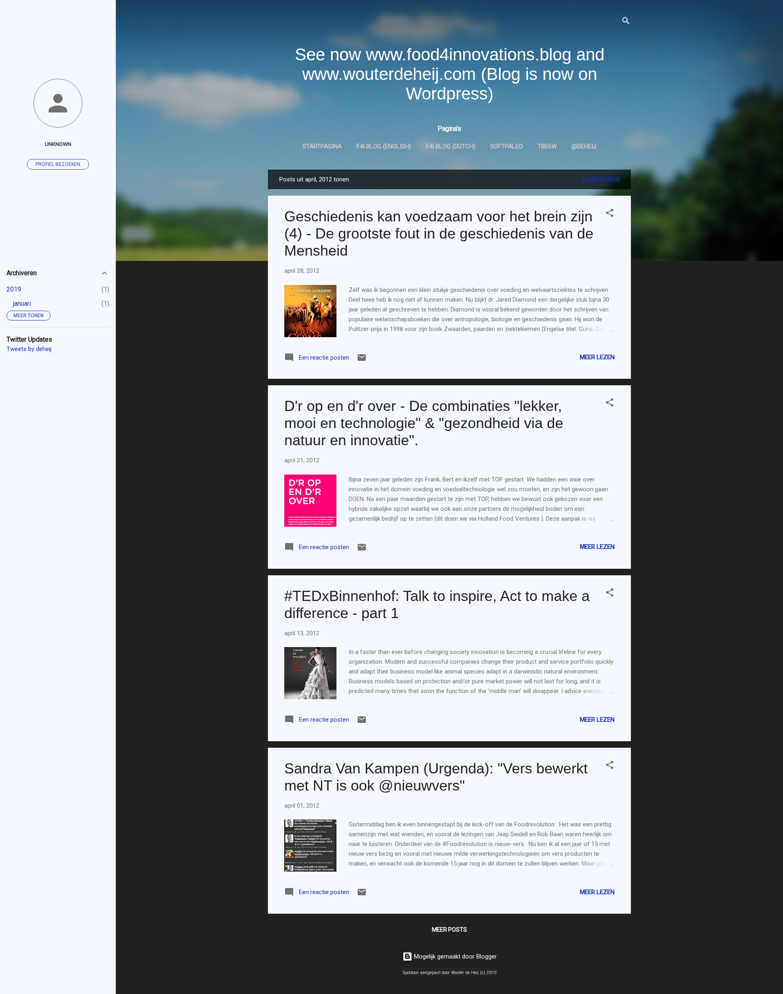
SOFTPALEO (506, 146)
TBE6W (547, 146)
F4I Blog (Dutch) (451, 146)
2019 (14, 289)
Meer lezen (597, 357)
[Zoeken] (626, 22)
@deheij (583, 146)
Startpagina (322, 146)
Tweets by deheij (29, 349)
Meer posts (449, 929)
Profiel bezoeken (57, 164)
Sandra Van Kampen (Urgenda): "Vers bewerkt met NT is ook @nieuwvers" (436, 777)
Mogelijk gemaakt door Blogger (454, 956)
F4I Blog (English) (383, 146)
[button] (610, 214)
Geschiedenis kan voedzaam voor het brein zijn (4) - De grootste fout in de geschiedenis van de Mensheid (438, 233)
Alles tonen (600, 179)
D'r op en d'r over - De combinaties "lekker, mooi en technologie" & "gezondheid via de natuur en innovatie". (423, 423)
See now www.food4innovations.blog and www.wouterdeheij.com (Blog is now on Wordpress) (449, 74)
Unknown (58, 144)
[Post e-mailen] (362, 360)
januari (22, 303)
